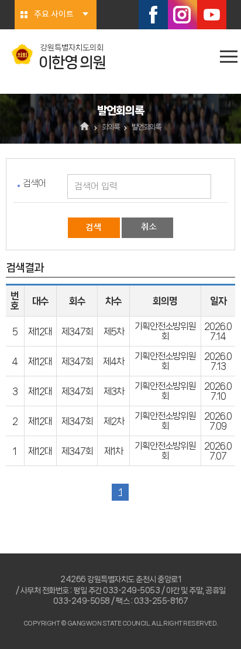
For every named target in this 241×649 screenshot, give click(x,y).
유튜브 (211, 14)
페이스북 (153, 14)
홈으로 (85, 127)
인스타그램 (182, 14)
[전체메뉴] (228, 56)
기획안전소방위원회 (165, 331)
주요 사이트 (54, 14)
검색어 (34, 183)
